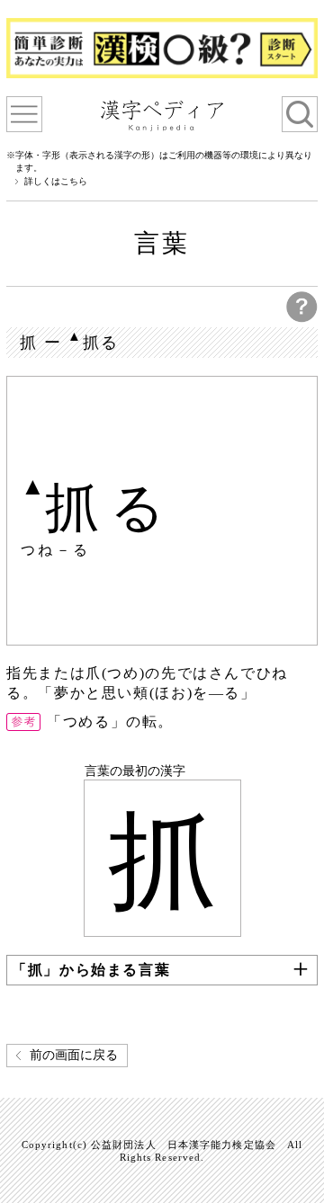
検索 (300, 114)
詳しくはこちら (55, 181)
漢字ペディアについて (24, 114)
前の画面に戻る (74, 1055)
